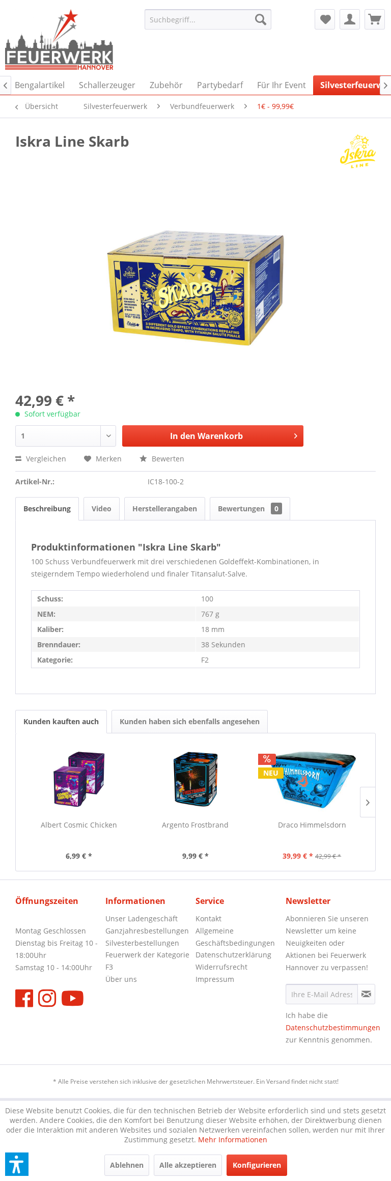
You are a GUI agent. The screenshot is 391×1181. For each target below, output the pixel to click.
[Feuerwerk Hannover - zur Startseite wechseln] (59, 39)
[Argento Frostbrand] (196, 779)
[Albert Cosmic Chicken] (79, 779)
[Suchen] (260, 19)
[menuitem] (208, 19)
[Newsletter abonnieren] (366, 994)
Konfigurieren (257, 1165)
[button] (17, 1164)
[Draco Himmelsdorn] (312, 779)
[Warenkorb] (375, 19)
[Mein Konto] (350, 19)
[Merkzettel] (325, 19)
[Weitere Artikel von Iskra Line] (358, 151)
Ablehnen (127, 1165)
